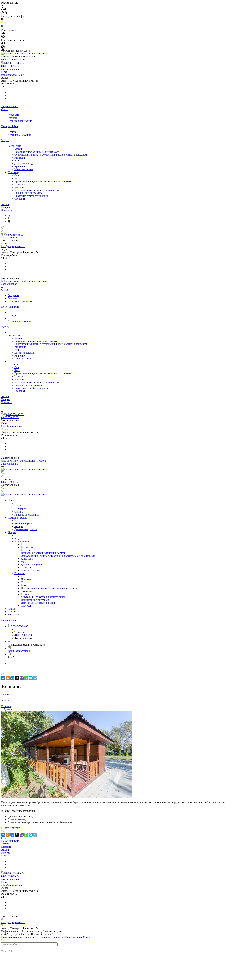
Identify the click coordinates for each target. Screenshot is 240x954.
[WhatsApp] (26, 678)
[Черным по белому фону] (2, 19)
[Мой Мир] (12, 678)
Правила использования (51, 937)
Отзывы (12, 117)
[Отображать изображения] (3, 33)
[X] (17, 678)
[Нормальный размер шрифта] (3, 9)
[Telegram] (35, 678)
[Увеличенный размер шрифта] (4, 13)
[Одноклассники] (8, 218)
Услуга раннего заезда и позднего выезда (37, 190)
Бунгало (19, 187)
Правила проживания (20, 120)
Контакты (6, 210)
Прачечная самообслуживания (31, 195)
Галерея (5, 207)
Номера (12, 131)
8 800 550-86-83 (15, 63)
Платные (13, 172)
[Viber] (22, 678)
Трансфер (19, 184)
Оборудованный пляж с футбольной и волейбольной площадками (51, 154)
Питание (6, 846)
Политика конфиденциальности (19, 937)
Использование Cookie (78, 937)
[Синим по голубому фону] (2, 27)
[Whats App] (9, 221)
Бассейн (18, 148)
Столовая (19, 198)
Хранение (19, 166)
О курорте (13, 115)
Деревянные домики (19, 134)
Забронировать (9, 106)
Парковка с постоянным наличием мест (36, 151)
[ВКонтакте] (9, 215)
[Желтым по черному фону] (2, 23)
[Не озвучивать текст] (3, 47)
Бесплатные (15, 146)
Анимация (20, 157)
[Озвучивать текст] (3, 43)
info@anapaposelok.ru (13, 74)
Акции (5, 204)
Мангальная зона (23, 169)
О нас (4, 109)
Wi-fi (17, 160)
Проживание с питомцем (28, 192)
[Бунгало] (66, 796)
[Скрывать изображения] (3, 37)
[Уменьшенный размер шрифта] (2, 5)
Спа (16, 175)
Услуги (5, 140)
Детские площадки (24, 163)
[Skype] (31, 678)
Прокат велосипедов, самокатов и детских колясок (42, 181)
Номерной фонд (10, 126)
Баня (17, 178)
